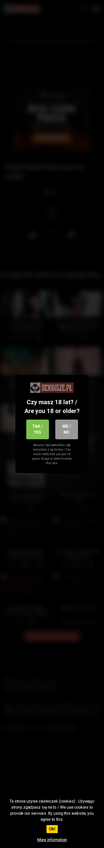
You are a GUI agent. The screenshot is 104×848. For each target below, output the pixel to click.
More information (52, 839)
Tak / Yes (37, 429)
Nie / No (66, 429)
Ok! (52, 829)
